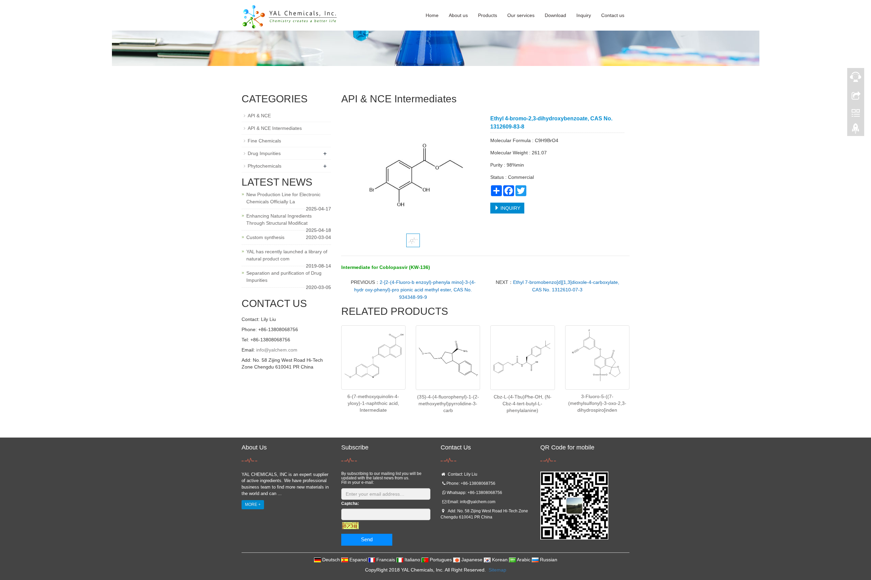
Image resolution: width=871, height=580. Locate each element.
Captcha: (350, 503)
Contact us (612, 15)
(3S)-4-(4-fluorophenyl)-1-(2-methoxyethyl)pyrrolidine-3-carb (448, 403)
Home (432, 15)
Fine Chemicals (264, 140)
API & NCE (259, 115)
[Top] (855, 130)
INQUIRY (509, 208)
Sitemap (497, 570)
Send (367, 539)
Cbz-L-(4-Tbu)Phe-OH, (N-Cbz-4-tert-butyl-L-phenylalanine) (523, 403)
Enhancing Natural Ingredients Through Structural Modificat (279, 219)
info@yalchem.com (276, 350)
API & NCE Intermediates (275, 128)
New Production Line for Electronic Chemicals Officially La (283, 198)
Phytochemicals (264, 166)
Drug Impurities (264, 153)
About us (458, 15)
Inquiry (583, 15)
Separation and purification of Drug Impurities (284, 276)
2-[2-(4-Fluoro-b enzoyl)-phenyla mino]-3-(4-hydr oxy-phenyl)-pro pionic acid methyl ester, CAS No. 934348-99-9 (415, 289)
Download (555, 15)
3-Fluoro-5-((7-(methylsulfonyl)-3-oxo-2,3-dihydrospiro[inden (597, 403)
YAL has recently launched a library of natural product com (286, 255)
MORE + (253, 504)
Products (487, 15)
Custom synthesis (265, 237)
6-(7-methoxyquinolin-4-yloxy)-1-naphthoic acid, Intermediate (373, 403)
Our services (521, 15)
